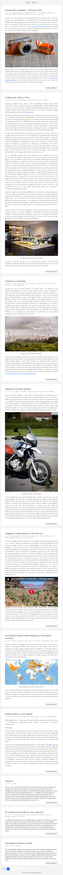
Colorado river (24, 536)
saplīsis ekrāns (54, 641)
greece (25, 100)
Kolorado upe (47, 536)
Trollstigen (14, 399)
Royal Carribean (21, 816)
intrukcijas (17, 391)
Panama (8, 781)
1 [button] (8, 869)
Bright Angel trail (16, 536)
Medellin (49, 283)
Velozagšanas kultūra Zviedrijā (18, 843)
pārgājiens (12, 537)
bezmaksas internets (22, 641)
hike (38, 536)
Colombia (27, 283)
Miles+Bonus (39, 100)
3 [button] (13, 869)
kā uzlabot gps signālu (32, 716)
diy (13, 391)
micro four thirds (42, 12)
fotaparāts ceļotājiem (18, 12)
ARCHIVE (34, 2)
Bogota (14, 283)
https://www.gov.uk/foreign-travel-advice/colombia (21, 373)
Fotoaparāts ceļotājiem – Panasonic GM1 (23, 10)
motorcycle (29, 391)
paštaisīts (40, 391)
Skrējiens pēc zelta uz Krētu (17, 97)
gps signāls (23, 716)
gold (21, 100)
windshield (51, 391)
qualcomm (44, 716)
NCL (51, 815)
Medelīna (44, 283)
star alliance (45, 100)
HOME (28, 2)
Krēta (33, 100)
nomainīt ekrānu (46, 641)
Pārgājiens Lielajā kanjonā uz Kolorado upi (24, 533)
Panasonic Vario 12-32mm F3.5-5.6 (26, 14)
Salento (54, 283)
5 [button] (18, 869)
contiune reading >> (51, 88)
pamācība (35, 391)
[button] (21, 868)
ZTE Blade (49, 745)
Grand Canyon (32, 536)
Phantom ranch (19, 537)
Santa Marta (8, 285)
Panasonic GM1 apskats (11, 14)
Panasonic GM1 (51, 12)
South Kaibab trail (28, 537)
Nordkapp (47, 401)
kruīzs (47, 815)
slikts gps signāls (52, 716)
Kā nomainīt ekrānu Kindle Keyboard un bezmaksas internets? (28, 637)
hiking (41, 536)
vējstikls (46, 391)
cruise (27, 815)
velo (14, 845)
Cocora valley (20, 283)
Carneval (14, 815)
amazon (14, 641)
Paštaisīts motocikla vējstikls (18, 389)
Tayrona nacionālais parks (18, 285)
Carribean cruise (21, 815)
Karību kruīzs (42, 815)
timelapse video (39, 14)
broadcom (14, 716)
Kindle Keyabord (37, 641)
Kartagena (32, 283)
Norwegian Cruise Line (10, 816)
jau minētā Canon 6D (39, 26)
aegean (14, 100)
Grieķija (29, 100)
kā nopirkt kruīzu (34, 815)
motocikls (23, 391)
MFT (36, 12)
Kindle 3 (30, 641)
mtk (40, 716)
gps (19, 716)
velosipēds (18, 845)
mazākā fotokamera (29, 12)
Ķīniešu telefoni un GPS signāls (19, 714)
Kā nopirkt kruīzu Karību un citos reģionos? (24, 812)
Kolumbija (38, 283)
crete (18, 100)
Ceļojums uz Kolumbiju (15, 281)
